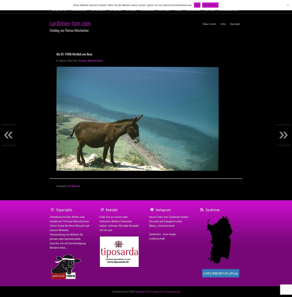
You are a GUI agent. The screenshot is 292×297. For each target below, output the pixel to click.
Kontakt (133, 225)
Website (63, 230)
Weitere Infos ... (59, 247)
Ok (197, 5)
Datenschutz (173, 291)
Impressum (159, 291)
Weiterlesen (210, 5)
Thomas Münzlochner (76, 221)
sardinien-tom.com (70, 23)
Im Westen (74, 186)
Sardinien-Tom (143, 291)
